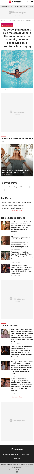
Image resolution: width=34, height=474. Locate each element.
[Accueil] (15, 1)
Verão (27, 187)
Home (2, 20)
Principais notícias (6, 187)
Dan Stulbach (5, 208)
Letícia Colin (19, 208)
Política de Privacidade (10, 454)
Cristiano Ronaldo (6, 205)
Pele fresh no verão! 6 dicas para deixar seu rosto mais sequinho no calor (15, 171)
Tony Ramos (16, 202)
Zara (12, 208)
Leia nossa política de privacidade (17, 470)
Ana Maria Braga (26, 202)
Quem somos (24, 454)
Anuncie (17, 458)
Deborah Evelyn (6, 202)
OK (17, 472)
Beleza (22, 187)
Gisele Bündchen (19, 205)
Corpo (16, 187)
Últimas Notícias (9, 20)
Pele (2, 190)
